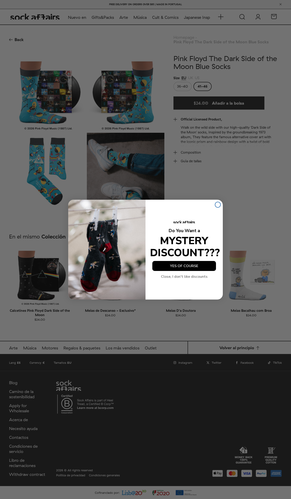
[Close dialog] (218, 204)
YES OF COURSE (184, 265)
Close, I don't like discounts (184, 276)
